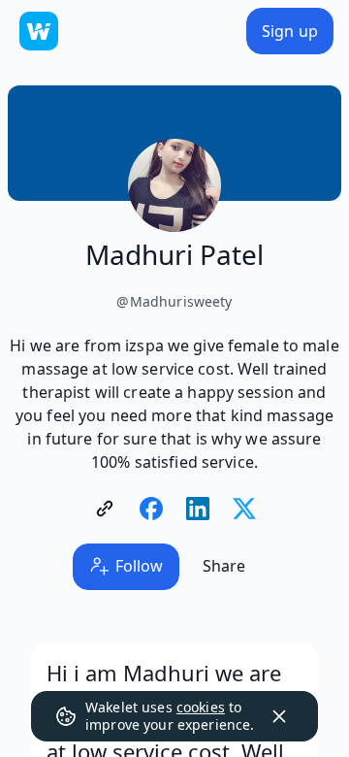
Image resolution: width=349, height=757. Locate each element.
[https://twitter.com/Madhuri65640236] (244, 508)
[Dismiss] (279, 716)
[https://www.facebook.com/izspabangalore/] (151, 508)
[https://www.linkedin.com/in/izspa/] (197, 508)
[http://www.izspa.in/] (104, 508)
